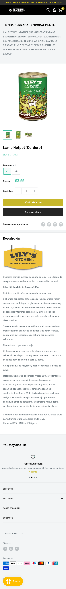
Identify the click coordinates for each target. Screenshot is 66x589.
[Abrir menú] (4, 10)
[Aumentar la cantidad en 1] (34, 191)
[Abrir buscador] (48, 10)
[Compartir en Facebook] (43, 224)
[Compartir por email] (61, 224)
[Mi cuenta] (54, 10)
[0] (60, 10)
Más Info (25, 471)
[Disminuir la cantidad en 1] (18, 191)
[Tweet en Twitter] (55, 224)
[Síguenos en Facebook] (5, 549)
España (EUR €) (11, 533)
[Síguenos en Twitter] (11, 549)
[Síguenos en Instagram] (17, 549)
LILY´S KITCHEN (10, 154)
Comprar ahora (33, 212)
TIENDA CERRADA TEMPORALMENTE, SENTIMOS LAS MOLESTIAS (33, 2)
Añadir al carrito (33, 202)
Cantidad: (8, 191)
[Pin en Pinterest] (49, 224)
